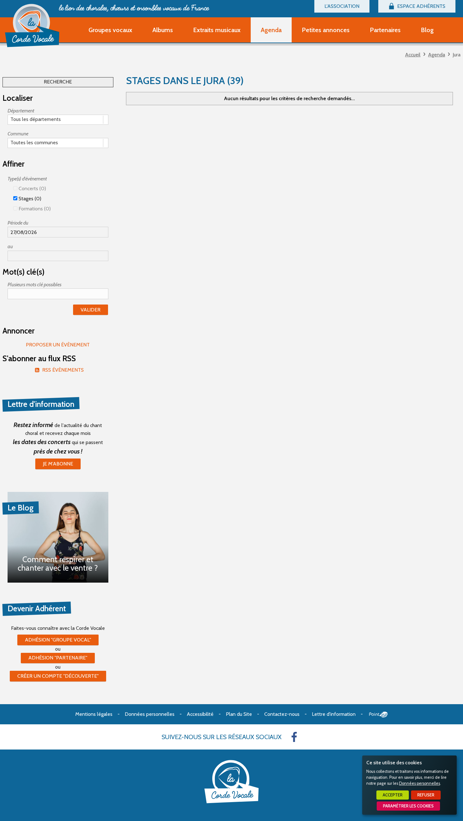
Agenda (436, 55)
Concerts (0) (31, 188)
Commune (18, 134)
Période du (18, 223)
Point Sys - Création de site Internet (378, 714)
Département (21, 111)
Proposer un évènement (58, 345)
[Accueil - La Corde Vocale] (32, 25)
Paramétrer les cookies (408, 806)
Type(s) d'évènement (27, 179)
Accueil (412, 55)
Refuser (425, 795)
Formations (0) (34, 209)
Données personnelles (419, 783)
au (10, 246)
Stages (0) (29, 199)
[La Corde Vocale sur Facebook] (294, 736)
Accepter (393, 795)
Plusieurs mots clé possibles (34, 285)
